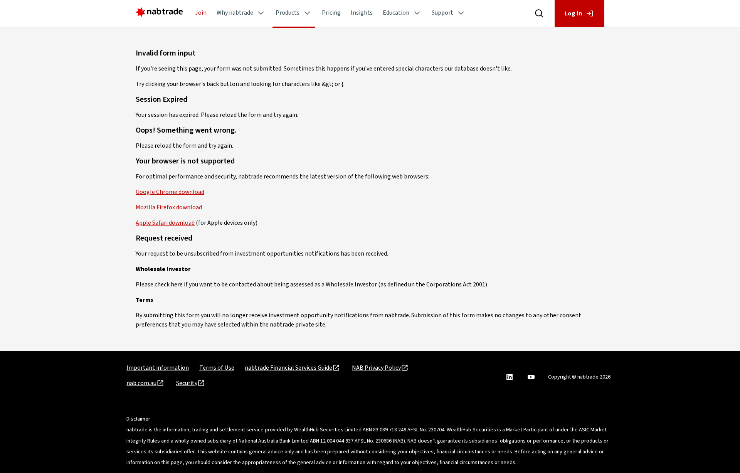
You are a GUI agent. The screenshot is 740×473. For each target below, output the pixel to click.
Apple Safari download (165, 223)
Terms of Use (216, 368)
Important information (157, 368)
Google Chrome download (170, 192)
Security (186, 383)
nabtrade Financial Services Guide (288, 368)
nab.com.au (141, 383)
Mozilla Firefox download (169, 207)
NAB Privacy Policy (376, 368)
